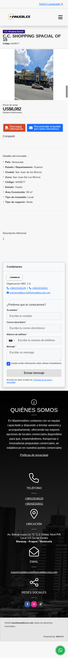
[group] (34, 74)
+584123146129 (18, 288)
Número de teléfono (17, 334)
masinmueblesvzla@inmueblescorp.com (30, 292)
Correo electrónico (17, 322)
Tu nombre (12, 310)
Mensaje (11, 346)
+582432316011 (40, 288)
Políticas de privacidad (34, 455)
